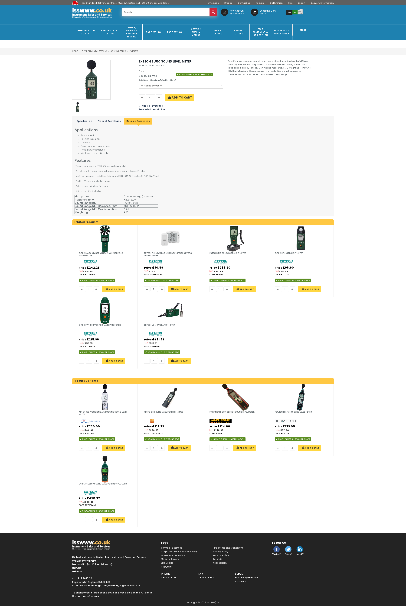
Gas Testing (153, 32)
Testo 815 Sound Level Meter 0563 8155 (163, 412)
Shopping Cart (268, 10)
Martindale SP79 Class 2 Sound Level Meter (232, 412)
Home (75, 51)
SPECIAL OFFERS (239, 32)
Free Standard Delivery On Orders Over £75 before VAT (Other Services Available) (125, 3)
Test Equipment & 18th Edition (260, 32)
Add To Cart (181, 97)
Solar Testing (217, 32)
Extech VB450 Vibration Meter (159, 325)
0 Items (263, 13)
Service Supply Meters (196, 32)
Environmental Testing (109, 32)
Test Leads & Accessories (282, 32)
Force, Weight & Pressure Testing (132, 32)
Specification (84, 121)
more (303, 30)
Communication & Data (85, 32)
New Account (237, 10)
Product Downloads (109, 121)
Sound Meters (118, 51)
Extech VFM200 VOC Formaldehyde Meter (100, 325)
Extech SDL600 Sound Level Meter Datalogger (103, 484)
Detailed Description (138, 121)
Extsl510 (134, 51)
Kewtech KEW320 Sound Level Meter (293, 412)
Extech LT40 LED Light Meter (289, 253)
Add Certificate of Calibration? (157, 80)
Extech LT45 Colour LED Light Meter (228, 253)
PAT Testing (174, 32)
